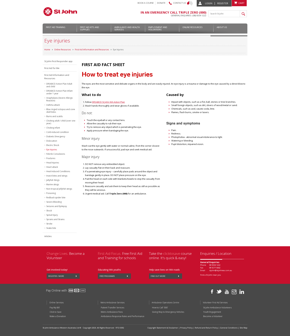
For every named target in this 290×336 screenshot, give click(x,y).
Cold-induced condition (57, 132)
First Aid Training (55, 27)
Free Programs (107, 276)
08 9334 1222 (214, 265)
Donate (161, 3)
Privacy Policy (186, 327)
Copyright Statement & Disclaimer (162, 327)
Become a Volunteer (213, 316)
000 (202, 12)
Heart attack (52, 167)
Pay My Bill (55, 307)
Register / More (56, 276)
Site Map (243, 327)
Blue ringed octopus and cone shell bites (60, 110)
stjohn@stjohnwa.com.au (220, 270)
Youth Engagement (212, 312)
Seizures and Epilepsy (56, 206)
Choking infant (53, 127)
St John (60, 11)
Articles (48, 236)
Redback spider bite (55, 197)
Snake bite (51, 228)
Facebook (212, 292)
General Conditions (228, 327)
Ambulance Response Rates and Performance (122, 316)
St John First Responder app (58, 61)
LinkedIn (241, 292)
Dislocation (51, 140)
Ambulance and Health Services (127, 28)
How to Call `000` (160, 307)
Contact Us (179, 3)
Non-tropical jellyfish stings (59, 188)
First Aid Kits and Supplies (89, 28)
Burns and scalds (54, 116)
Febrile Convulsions (55, 153)
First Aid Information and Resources (92, 49)
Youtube (227, 292)
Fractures (50, 158)
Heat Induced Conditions (58, 171)
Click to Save (55, 312)
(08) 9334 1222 (199, 15)
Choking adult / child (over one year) (60, 122)
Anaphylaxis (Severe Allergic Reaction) (59, 99)
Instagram (234, 292)
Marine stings (52, 184)
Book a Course (146, 3)
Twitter (219, 291)
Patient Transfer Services (112, 307)
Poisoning (51, 193)
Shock (49, 210)
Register (222, 3)
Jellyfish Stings (52, 180)
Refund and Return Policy (206, 327)
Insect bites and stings (56, 175)
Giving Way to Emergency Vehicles (168, 312)
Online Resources (192, 27)
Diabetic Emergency (55, 136)
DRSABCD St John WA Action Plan (108, 102)
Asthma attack (53, 105)
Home (47, 49)
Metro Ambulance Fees (112, 312)
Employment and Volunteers (157, 28)
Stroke (49, 223)
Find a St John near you (210, 275)
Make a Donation (58, 316)
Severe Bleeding (54, 201)
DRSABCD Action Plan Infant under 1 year (59, 92)
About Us (222, 27)
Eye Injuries (118, 49)
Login (208, 3)
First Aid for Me (51, 68)
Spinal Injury (52, 215)
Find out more (158, 276)
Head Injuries (52, 162)
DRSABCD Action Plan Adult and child (59, 85)
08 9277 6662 (214, 267)
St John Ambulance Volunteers (217, 307)
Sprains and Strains (55, 219)
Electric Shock (52, 145)
